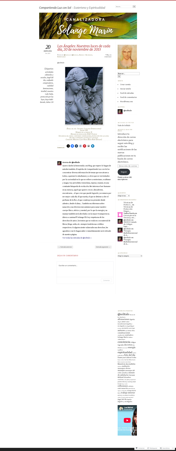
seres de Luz (131, 388)
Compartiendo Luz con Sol (55, 7)
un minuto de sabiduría (129, 395)
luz (125, 360)
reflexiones (123, 386)
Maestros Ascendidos (126, 364)
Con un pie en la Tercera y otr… (130, 216)
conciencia (124, 342)
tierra (119, 393)
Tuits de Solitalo (124, 125)
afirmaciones (123, 319)
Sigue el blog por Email (125, 130)
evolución (120, 355)
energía (131, 347)
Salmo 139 (49, 102)
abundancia (122, 317)
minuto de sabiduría (126, 374)
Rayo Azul (127, 381)
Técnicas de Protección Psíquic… (128, 209)
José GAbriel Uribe (129, 358)
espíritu (134, 352)
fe (123, 355)
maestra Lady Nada (126, 362)
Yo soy (123, 397)
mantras (120, 366)
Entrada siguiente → (103, 247)
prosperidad (132, 379)
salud (119, 388)
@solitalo (67, 55)
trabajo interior (128, 393)
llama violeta (121, 359)
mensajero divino (124, 368)
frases (120, 357)
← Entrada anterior (65, 247)
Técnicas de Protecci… (128, 204)
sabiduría (130, 386)
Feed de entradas (127, 93)
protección (121, 382)
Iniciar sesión (125, 89)
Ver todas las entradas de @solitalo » (76, 238)
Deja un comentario (107, 56)
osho (125, 379)
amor (124, 322)
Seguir (124, 172)
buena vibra (131, 330)
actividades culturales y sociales (47, 75)
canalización (121, 335)
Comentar (106, 280)
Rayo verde (124, 384)
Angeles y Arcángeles (85, 55)
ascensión (125, 328)
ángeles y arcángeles (125, 402)
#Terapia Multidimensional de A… (130, 233)
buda (126, 330)
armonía (120, 328)
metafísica (125, 373)
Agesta (132, 319)
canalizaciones (124, 333)
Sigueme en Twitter (126, 122)
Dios (134, 345)
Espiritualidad (61, 57)
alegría (119, 321)
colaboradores (121, 339)
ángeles (129, 399)
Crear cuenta (125, 84)
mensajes (121, 370)
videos (119, 397)
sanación (124, 388)
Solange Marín (131, 390)
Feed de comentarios (128, 97)
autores (121, 330)
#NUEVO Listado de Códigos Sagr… (130, 224)
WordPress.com (126, 102)
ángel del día (122, 399)
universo (120, 395)
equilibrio (120, 350)
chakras (130, 337)
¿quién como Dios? (129, 397)
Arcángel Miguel (129, 326)
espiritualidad (125, 352)
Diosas (120, 348)
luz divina (129, 360)
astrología (132, 328)
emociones (124, 347)
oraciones (121, 379)
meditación (126, 366)
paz (128, 379)
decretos (128, 345)
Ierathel (44, 91)
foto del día (129, 355)
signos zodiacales (122, 390)
